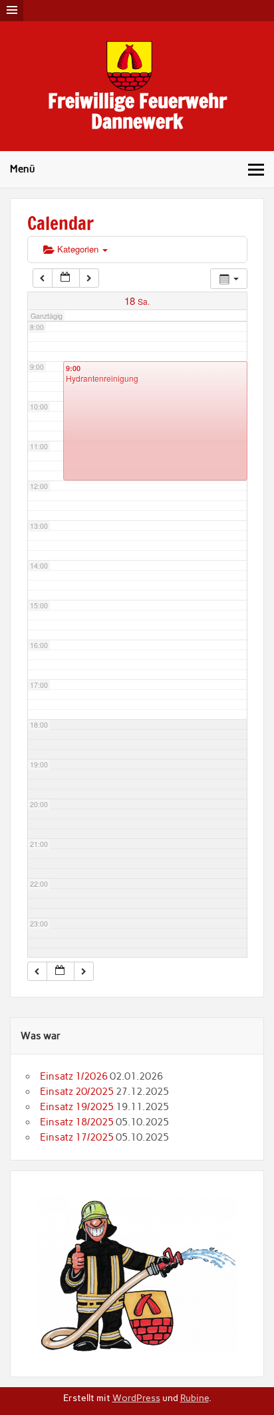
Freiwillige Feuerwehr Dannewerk (137, 110)
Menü (22, 169)
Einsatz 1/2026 (74, 1076)
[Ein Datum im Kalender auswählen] (66, 278)
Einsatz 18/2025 (77, 1122)
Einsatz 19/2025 (77, 1107)
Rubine (194, 1397)
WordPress (136, 1397)
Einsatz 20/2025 (77, 1092)
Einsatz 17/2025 (77, 1137)
